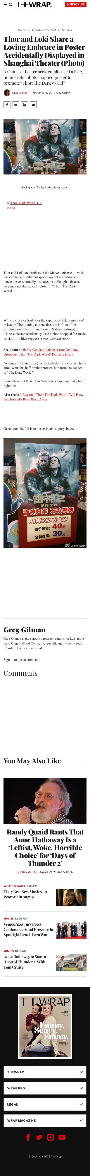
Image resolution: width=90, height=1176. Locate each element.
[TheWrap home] (34, 4)
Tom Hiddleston (49, 363)
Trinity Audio (44, 187)
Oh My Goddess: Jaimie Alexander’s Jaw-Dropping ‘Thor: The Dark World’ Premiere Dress (41, 351)
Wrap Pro (16, 1088)
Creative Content (44, 30)
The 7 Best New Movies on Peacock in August (25, 894)
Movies (67, 30)
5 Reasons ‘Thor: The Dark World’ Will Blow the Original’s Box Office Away (43, 396)
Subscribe (76, 4)
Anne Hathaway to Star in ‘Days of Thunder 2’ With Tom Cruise (24, 962)
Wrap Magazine (21, 1120)
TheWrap (15, 1072)
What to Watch (14, 886)
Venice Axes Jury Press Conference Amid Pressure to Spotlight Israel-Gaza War (28, 929)
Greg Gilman (20, 92)
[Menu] (8, 4)
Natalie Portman (63, 329)
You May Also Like (32, 760)
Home (22, 30)
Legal (12, 1104)
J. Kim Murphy (28, 872)
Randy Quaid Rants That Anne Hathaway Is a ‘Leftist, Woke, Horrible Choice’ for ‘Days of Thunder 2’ (45, 847)
